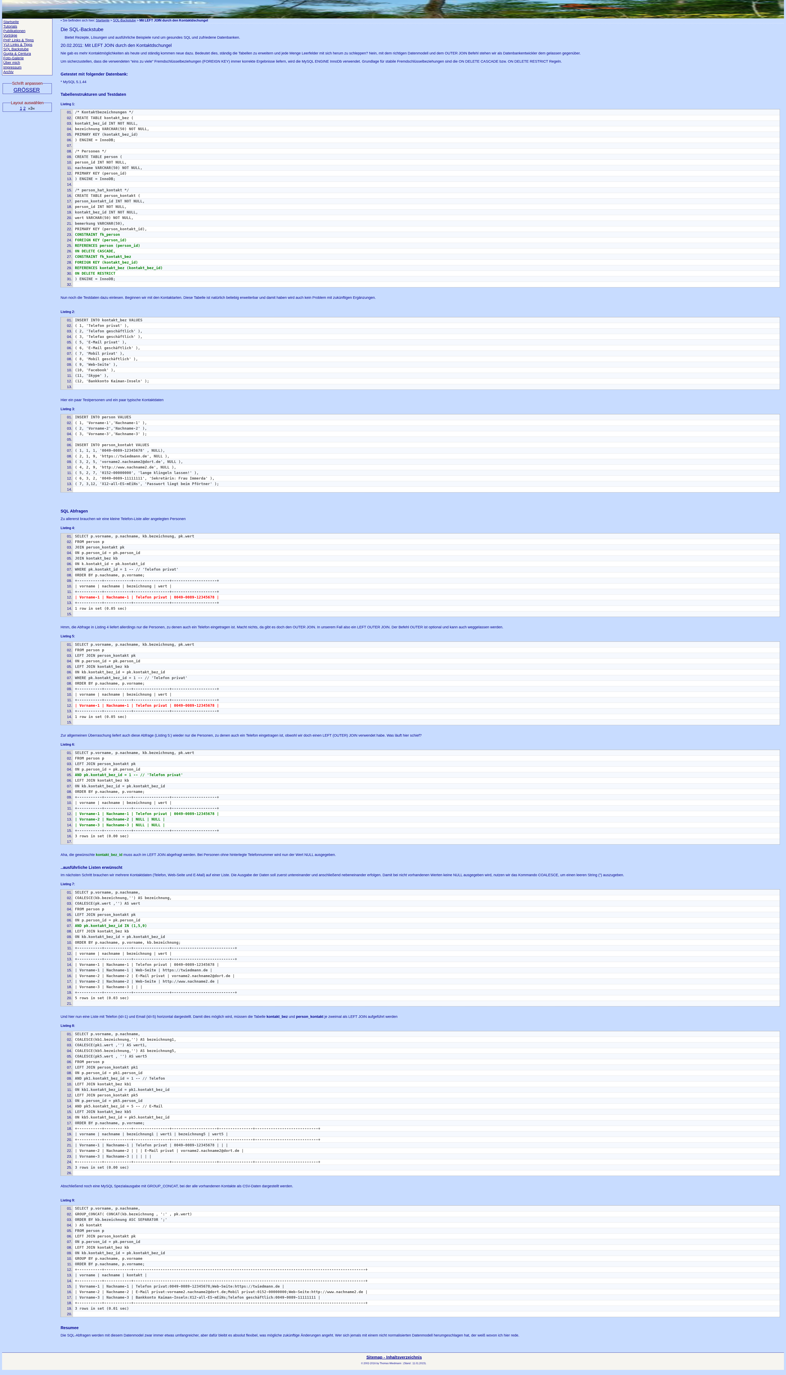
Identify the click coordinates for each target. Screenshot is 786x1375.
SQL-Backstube (124, 20)
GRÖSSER (27, 90)
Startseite (103, 20)
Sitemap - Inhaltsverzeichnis (394, 1357)
